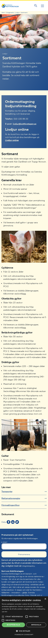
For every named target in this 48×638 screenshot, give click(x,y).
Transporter (6, 491)
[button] (2, 616)
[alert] (24, 617)
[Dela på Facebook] (8, 522)
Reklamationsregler (10, 498)
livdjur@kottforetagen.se (24, 124)
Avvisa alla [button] (36, 625)
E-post (4, 542)
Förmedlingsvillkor (10, 505)
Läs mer (4, 611)
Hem (3, 12)
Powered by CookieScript (24, 634)
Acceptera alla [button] (13, 625)
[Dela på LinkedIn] (13, 522)
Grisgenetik (10, 12)
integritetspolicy (28, 566)
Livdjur (17, 12)
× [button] (45, 599)
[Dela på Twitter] (17, 522)
